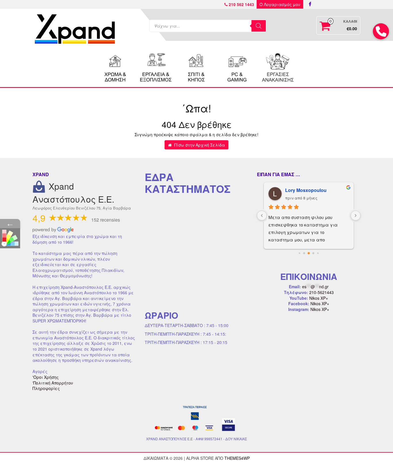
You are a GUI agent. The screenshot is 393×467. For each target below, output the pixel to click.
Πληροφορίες (46, 388)
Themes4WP (237, 458)
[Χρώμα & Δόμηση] (115, 67)
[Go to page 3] (313, 253)
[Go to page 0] (299, 253)
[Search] (258, 26)
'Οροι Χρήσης (46, 377)
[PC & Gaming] (237, 67)
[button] (381, 31)
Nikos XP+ (318, 298)
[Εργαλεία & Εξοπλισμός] (156, 67)
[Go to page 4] (317, 253)
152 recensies (105, 219)
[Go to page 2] (309, 253)
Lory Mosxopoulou (306, 190)
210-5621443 (321, 292)
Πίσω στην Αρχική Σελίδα (199, 145)
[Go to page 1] (304, 253)
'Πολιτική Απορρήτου (53, 383)
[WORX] (277, 67)
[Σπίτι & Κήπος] (196, 67)
